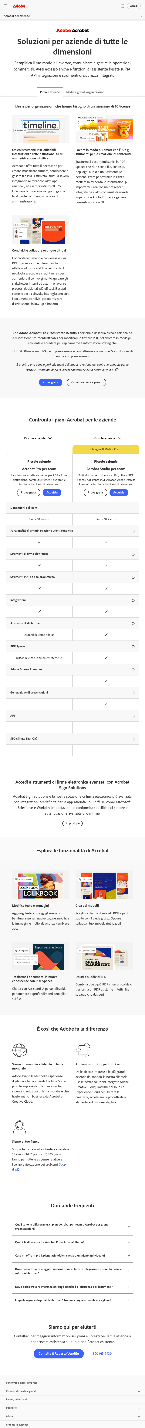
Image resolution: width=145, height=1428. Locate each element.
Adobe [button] (9, 1416)
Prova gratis (51, 382)
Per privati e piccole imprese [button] (21, 1382)
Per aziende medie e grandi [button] (21, 1391)
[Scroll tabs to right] (142, 91)
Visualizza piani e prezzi (86, 382)
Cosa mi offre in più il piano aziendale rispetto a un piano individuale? (60, 1255)
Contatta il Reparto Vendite (59, 1353)
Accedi (133, 6)
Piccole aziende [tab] (50, 92)
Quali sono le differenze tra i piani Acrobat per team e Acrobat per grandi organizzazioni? (62, 1227)
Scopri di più (72, 823)
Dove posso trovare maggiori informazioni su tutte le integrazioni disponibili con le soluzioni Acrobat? (68, 1271)
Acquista (52, 492)
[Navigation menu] (5, 6)
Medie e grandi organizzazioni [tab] (85, 92)
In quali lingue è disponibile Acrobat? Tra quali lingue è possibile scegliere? (63, 1300)
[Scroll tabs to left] (3, 91)
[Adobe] (19, 6)
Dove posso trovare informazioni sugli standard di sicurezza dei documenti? (64, 1287)
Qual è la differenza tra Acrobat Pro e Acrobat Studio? (49, 1242)
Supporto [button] (11, 1407)
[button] (122, 6)
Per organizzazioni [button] (16, 1399)
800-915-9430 (102, 1353)
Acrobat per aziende (17, 16)
